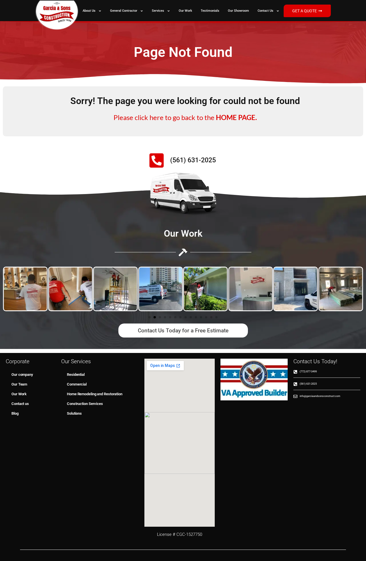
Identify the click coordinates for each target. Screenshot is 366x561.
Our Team (19, 384)
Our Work (185, 11)
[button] (149, 317)
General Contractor (123, 11)
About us (89, 11)
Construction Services (85, 404)
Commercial (77, 384)
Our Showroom (238, 11)
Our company (22, 374)
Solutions (74, 413)
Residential (76, 374)
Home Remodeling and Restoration (94, 394)
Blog (15, 413)
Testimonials (210, 11)
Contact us (265, 11)
